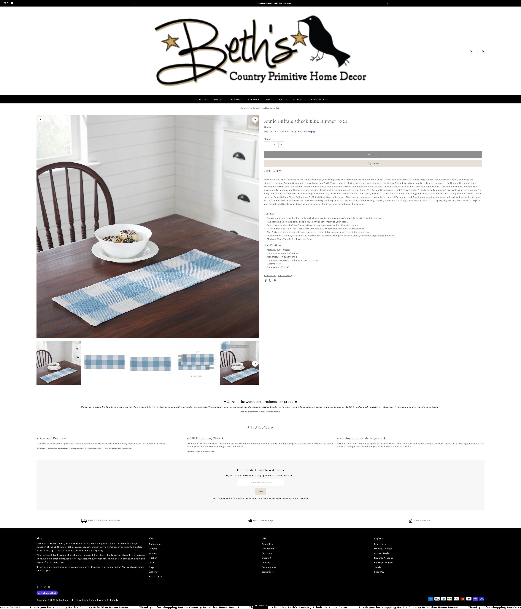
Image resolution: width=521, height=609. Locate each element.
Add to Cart (373, 154)
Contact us (270, 275)
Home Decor (318, 99)
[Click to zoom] (255, 120)
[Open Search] (472, 51)
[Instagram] (4, 3)
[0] (483, 51)
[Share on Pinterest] (275, 281)
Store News (380, 544)
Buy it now (373, 163)
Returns (266, 562)
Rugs (282, 99)
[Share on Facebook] (266, 281)
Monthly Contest (383, 548)
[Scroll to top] (515, 601)
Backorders (268, 572)
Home (243, 108)
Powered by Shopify (107, 600)
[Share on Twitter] (270, 281)
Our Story (267, 553)
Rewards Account (383, 558)
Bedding (218, 99)
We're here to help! (263, 520)
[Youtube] (12, 3)
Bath (268, 99)
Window (235, 99)
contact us (115, 567)
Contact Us (267, 544)
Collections (201, 99)
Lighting (298, 99)
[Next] (387, 3)
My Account (268, 548)
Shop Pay (379, 572)
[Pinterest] (8, 3)
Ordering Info (269, 567)
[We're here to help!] (250, 522)
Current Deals (381, 553)
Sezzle (377, 567)
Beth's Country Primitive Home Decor (75, 600)
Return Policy (285, 275)
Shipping (266, 558)
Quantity (268, 139)
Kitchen (253, 99)
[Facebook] (1, 3)
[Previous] (134, 3)
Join (260, 491)
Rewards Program (383, 562)
